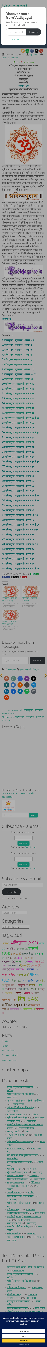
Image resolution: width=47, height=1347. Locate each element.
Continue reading (12, 39)
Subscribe (33, 32)
